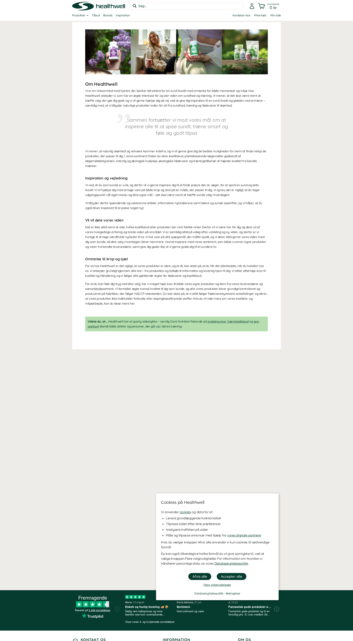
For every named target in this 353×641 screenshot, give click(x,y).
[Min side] (251, 6)
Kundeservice (241, 15)
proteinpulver (217, 321)
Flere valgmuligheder (217, 585)
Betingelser (233, 593)
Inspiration (123, 15)
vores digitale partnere (244, 535)
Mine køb (260, 15)
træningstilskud (238, 321)
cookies (185, 512)
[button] (269, 6)
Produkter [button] (78, 15)
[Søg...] (134, 6)
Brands (108, 15)
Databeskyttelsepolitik (231, 563)
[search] (187, 6)
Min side (275, 15)
